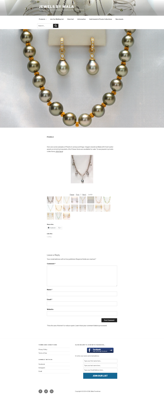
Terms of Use (43, 353)
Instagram (42, 368)
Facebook (42, 364)
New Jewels (119, 19)
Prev (77, 194)
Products (42, 19)
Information (81, 19)
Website (50, 309)
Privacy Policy (43, 349)
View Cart (70, 19)
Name (49, 290)
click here (59, 151)
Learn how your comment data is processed (91, 326)
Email (49, 299)
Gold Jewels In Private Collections (100, 19)
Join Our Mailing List (57, 19)
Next (84, 194)
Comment (51, 264)
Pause (72, 194)
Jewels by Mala (56, 7)
